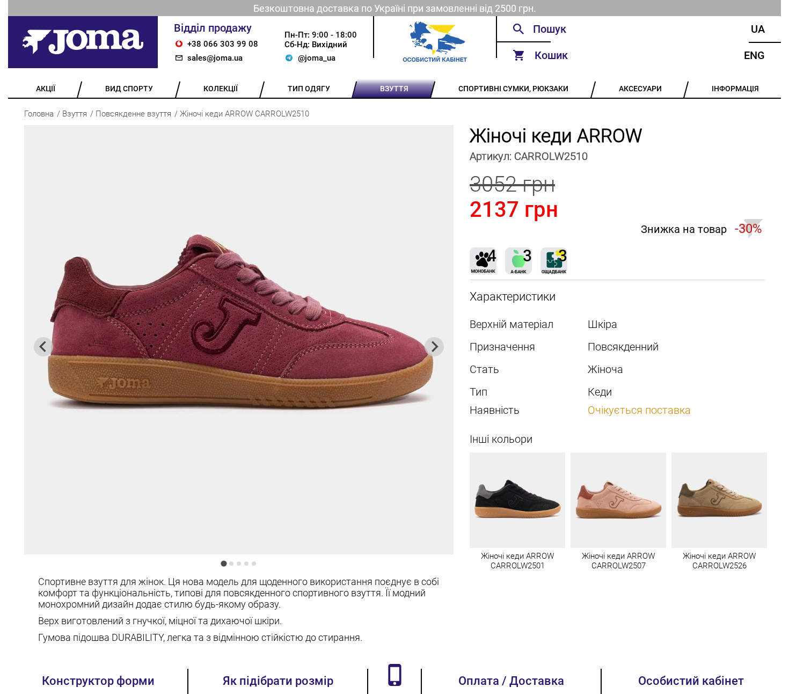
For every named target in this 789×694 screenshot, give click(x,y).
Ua (758, 29)
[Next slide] (434, 346)
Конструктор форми (98, 681)
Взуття (74, 114)
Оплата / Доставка (511, 681)
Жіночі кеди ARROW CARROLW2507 (618, 561)
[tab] (224, 563)
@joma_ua (316, 58)
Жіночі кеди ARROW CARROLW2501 (517, 561)
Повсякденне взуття (133, 114)
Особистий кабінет (691, 681)
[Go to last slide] (43, 346)
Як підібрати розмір (278, 681)
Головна (39, 114)
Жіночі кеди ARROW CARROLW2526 (719, 561)
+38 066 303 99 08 (222, 44)
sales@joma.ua (215, 58)
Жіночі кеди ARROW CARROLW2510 (244, 114)
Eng (754, 55)
